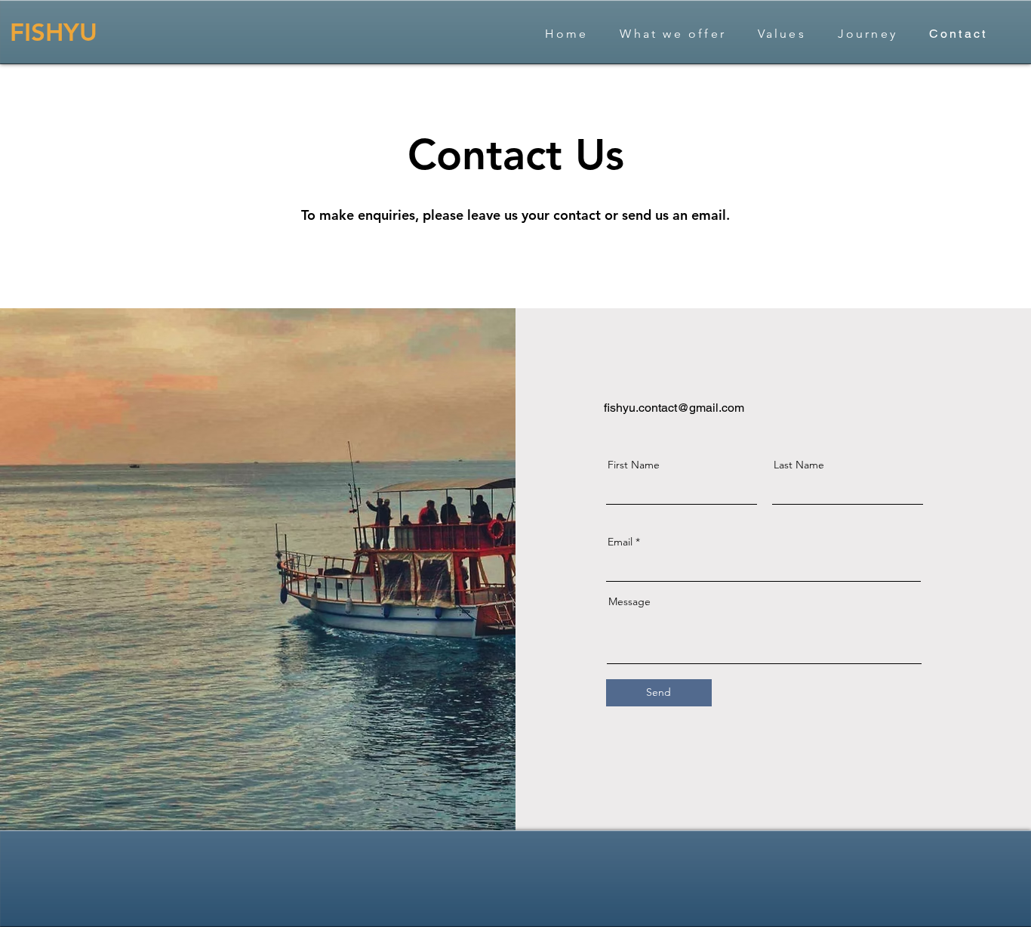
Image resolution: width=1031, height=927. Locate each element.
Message (629, 601)
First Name (634, 464)
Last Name (799, 464)
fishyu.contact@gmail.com (674, 407)
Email (620, 541)
